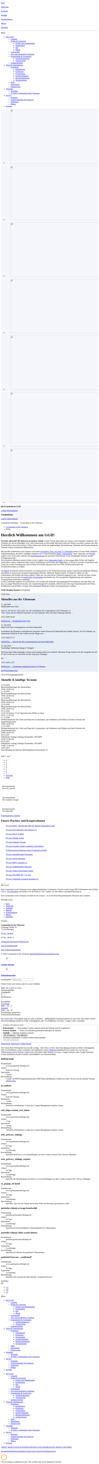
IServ (8, 904)
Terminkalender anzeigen (10, 816)
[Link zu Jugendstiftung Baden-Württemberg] (19, 854)
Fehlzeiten (14, 1439)
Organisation (20, 1411)
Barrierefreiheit (35, 954)
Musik (59, 554)
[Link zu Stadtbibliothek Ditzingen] (19, 867)
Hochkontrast (6, 997)
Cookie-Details (25, 1044)
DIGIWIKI (67, 1447)
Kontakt (9, 1443)
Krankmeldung (11, 912)
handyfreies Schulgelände (33, 577)
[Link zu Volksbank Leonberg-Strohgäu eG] (22, 879)
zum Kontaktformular (9, 946)
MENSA (59, 1447)
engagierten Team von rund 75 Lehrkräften (56, 551)
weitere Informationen (9, 511)
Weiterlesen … (15, 621)
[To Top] (4, 1460)
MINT (6, 571)
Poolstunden (20, 1382)
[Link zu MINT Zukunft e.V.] (15, 838)
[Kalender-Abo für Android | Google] (2, 795)
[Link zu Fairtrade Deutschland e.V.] (16, 842)
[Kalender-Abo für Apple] (2, 784)
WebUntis (9, 906)
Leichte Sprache (36, 1451)
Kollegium (19, 1408)
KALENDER (23, 1447)
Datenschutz (54, 954)
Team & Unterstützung (14, 1402)
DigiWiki (9, 917)
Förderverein (15, 1424)
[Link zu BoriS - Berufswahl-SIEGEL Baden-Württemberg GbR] (30, 826)
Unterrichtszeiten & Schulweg (22, 1437)
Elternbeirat (15, 1421)
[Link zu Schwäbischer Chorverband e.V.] (21, 830)
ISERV (4, 1447)
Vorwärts (9, 775)
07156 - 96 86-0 (7, 933)
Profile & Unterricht (18, 1378)
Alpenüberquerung (37, 556)
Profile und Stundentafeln (25, 1380)
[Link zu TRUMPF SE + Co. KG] (18, 875)
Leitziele (14, 1376)
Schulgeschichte (17, 1400)
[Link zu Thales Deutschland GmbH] (19, 871)
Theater (92, 554)
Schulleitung (20, 1406)
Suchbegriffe (6, 980)
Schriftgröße (5, 992)
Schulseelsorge (21, 1417)
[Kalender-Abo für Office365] (2, 807)
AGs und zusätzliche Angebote (22, 1391)
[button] (49, 33)
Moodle (9, 910)
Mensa (8, 915)
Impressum (45, 954)
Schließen (4, 1281)
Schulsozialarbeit (21, 1413)
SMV (13, 1419)
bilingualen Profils (56, 560)
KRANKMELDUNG (46, 1447)
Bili (16, 1385)
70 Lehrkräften (12, 892)
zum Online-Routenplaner (11, 950)
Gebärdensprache (49, 1451)
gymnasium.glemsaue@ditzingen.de (14, 942)
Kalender (9, 908)
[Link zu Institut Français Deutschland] (15, 834)
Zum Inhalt (5, 1004)
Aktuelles (9, 1426)
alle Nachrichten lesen (9, 671)
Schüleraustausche (22, 1395)
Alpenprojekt (20, 1398)
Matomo (52, 1050)
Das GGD (10, 1374)
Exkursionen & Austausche (21, 1393)
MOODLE (33, 1447)
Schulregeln (15, 1389)
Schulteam (15, 1404)
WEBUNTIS (12, 1447)
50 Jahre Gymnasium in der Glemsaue (25, 1430)
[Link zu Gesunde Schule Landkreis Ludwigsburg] (25, 846)
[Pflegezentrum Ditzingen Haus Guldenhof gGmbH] (26, 850)
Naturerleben (67, 554)
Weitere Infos (11, 1081)
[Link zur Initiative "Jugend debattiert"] (15, 859)
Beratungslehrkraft (22, 1415)
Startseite (4, 1008)
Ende (8, 778)
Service (8, 1432)
